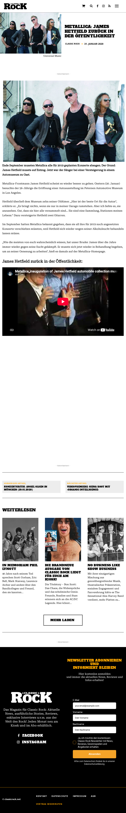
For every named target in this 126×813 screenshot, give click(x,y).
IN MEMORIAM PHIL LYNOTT (20, 567)
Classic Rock (72, 44)
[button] (91, 6)
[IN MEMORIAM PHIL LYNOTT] (20, 539)
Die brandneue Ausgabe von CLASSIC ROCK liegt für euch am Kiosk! (63, 572)
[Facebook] (98, 6)
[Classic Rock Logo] (15, 6)
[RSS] (109, 6)
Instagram (34, 742)
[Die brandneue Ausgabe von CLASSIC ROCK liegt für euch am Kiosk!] (63, 539)
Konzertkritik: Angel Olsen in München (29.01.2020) (25, 488)
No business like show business (104, 567)
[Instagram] (103, 6)
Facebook (32, 735)
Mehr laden (62, 620)
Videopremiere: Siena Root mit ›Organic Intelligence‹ (88, 488)
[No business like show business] (106, 539)
